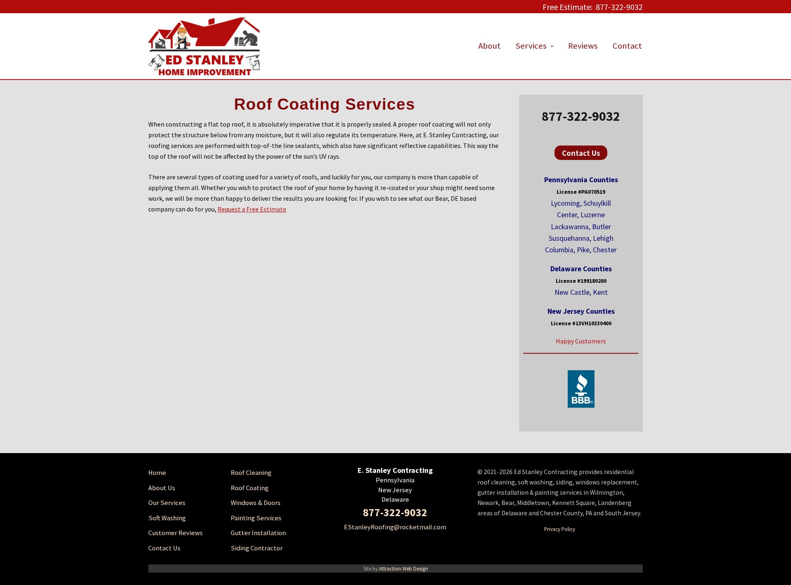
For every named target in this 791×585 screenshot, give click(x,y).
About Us (161, 488)
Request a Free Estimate (252, 209)
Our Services (166, 502)
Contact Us (581, 153)
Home (157, 472)
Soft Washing (167, 518)
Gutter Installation (258, 533)
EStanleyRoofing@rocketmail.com (395, 527)
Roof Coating (250, 488)
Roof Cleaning (251, 472)
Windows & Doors (256, 502)
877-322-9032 (581, 116)
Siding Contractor (257, 548)
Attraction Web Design (403, 568)
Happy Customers (581, 341)
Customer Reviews (175, 533)
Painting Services (256, 518)
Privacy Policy (559, 529)
